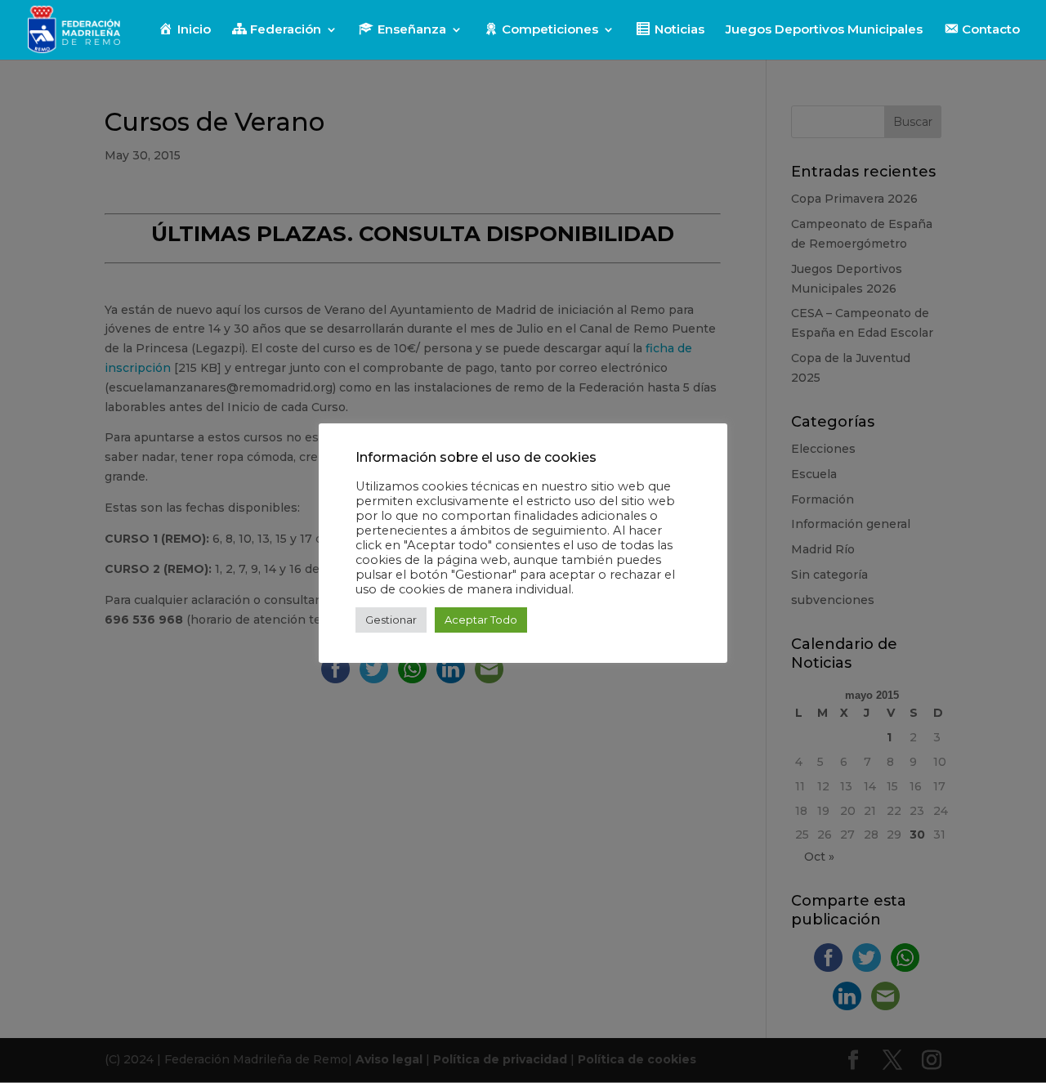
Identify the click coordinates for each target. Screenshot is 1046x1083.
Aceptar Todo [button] (481, 619)
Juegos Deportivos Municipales (824, 30)
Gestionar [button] (391, 619)
